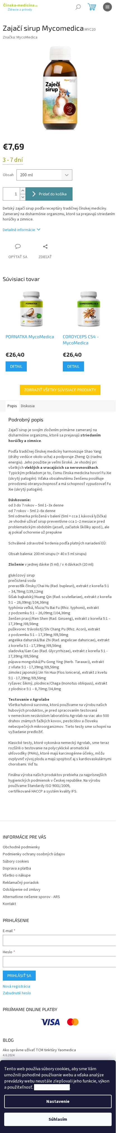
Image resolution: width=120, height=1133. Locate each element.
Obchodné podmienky (21, 847)
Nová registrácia (16, 986)
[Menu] (107, 7)
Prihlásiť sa (19, 975)
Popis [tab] (12, 406)
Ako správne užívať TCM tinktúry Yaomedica (39, 1050)
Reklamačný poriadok (21, 882)
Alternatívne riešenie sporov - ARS (31, 897)
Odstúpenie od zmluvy (21, 889)
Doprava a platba (17, 868)
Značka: (20, 37)
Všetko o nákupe (17, 875)
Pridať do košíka (53, 193)
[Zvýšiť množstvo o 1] (22, 191)
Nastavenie (57, 1101)
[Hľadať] (78, 7)
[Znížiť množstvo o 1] (22, 197)
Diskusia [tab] (28, 406)
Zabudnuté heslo (17, 993)
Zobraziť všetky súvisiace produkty (60, 389)
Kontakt (9, 904)
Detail (16, 366)
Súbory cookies (16, 861)
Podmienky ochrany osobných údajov (34, 854)
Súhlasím (58, 1119)
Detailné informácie (19, 230)
